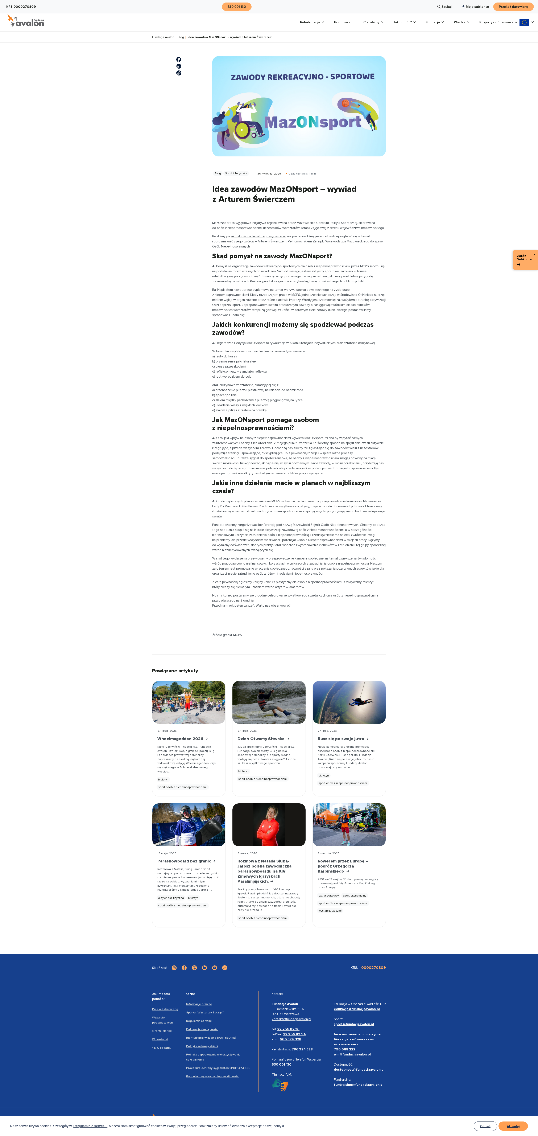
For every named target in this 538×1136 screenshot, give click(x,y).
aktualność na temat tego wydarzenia (258, 236)
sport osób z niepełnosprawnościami (182, 787)
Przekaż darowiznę (165, 1009)
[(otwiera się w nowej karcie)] (178, 59)
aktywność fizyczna (171, 898)
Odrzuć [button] (485, 1126)
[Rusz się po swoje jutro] (349, 702)
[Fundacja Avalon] (26, 20)
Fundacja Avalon (163, 37)
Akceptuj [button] (513, 1126)
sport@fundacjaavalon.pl (354, 1024)
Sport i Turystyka (236, 173)
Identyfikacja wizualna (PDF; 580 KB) (211, 1037)
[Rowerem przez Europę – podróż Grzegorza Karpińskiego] (349, 824)
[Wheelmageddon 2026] (188, 702)
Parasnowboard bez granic (184, 861)
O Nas (191, 994)
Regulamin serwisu (199, 1021)
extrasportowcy (329, 895)
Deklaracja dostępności (202, 1029)
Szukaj (447, 7)
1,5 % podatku (161, 1048)
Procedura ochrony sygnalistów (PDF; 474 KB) (217, 1068)
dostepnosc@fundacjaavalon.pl (359, 1069)
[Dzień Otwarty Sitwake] (268, 702)
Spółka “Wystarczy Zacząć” (205, 1012)
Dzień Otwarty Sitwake (261, 738)
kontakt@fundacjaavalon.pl (291, 1019)
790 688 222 (345, 1049)
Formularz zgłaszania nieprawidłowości (212, 1076)
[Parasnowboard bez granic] (188, 824)
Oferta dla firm (162, 1031)
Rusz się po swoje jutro (341, 738)
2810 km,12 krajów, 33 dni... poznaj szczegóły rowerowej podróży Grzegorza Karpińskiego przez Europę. (348, 883)
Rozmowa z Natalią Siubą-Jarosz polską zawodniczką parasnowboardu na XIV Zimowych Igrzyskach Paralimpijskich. (264, 871)
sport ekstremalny (354, 895)
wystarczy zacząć (330, 911)
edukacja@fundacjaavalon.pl (357, 1009)
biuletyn (163, 779)
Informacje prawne (199, 1004)
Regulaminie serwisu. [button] (90, 1126)
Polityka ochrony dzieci (202, 1046)
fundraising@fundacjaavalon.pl (359, 1085)
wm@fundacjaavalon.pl (352, 1054)
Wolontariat (160, 1039)
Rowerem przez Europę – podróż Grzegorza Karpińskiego (343, 866)
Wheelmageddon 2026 (180, 738)
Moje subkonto (477, 7)
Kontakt (277, 994)
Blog (181, 37)
